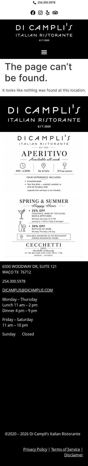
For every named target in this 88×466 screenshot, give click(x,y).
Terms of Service (65, 449)
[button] (44, 52)
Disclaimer (73, 455)
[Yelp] (47, 12)
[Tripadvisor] (55, 12)
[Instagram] (40, 12)
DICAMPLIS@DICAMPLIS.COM (27, 290)
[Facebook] (33, 12)
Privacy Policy (35, 449)
